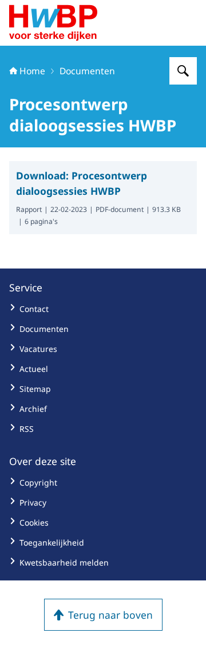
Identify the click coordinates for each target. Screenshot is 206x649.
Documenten (87, 71)
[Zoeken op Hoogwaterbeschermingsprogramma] (183, 71)
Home (32, 71)
